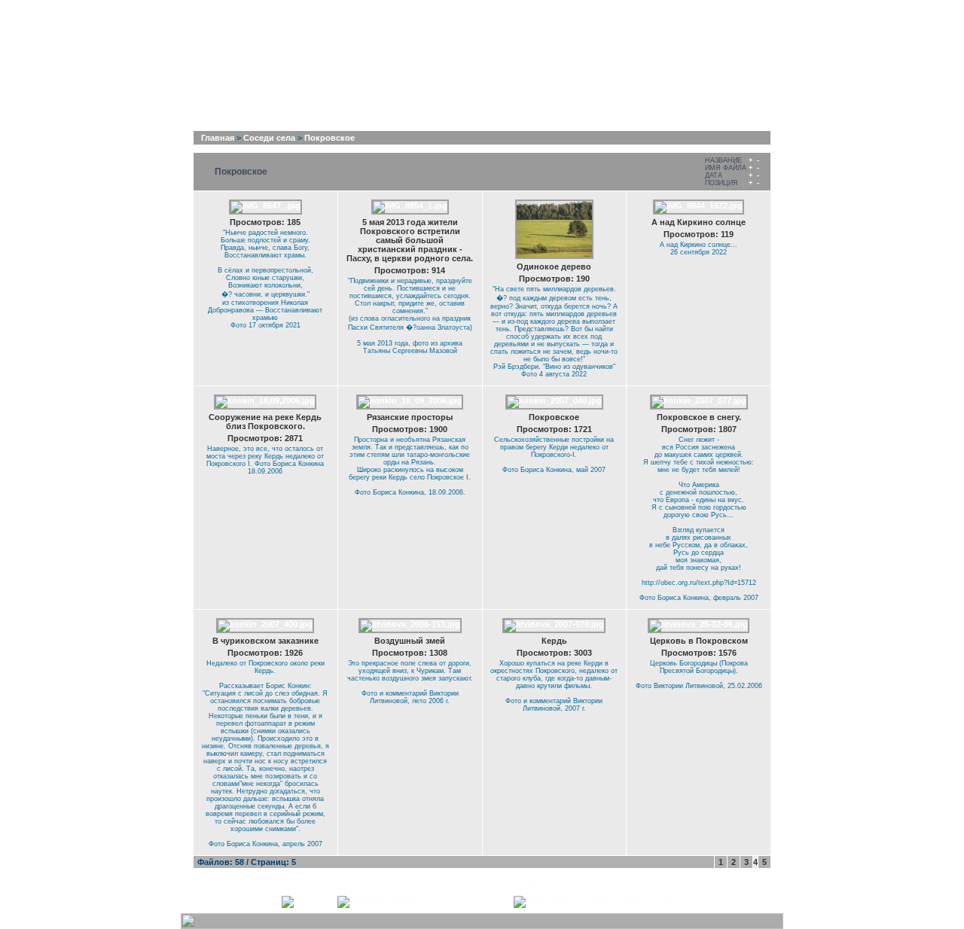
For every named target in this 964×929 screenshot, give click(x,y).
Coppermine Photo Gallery (502, 886)
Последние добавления (360, 112)
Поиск (768, 112)
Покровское (329, 137)
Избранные (726, 112)
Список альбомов (274, 112)
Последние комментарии (461, 112)
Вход (770, 103)
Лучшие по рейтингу (657, 112)
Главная (217, 137)
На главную (696, 103)
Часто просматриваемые (563, 112)
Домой (738, 103)
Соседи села (269, 137)
